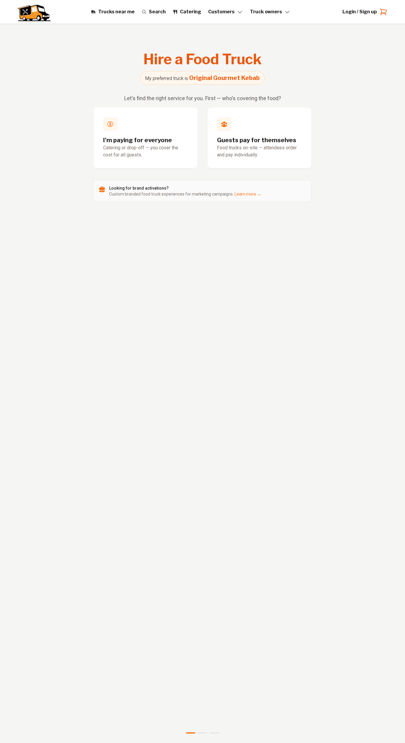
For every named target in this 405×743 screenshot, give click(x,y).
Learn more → (248, 194)
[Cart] (382, 12)
